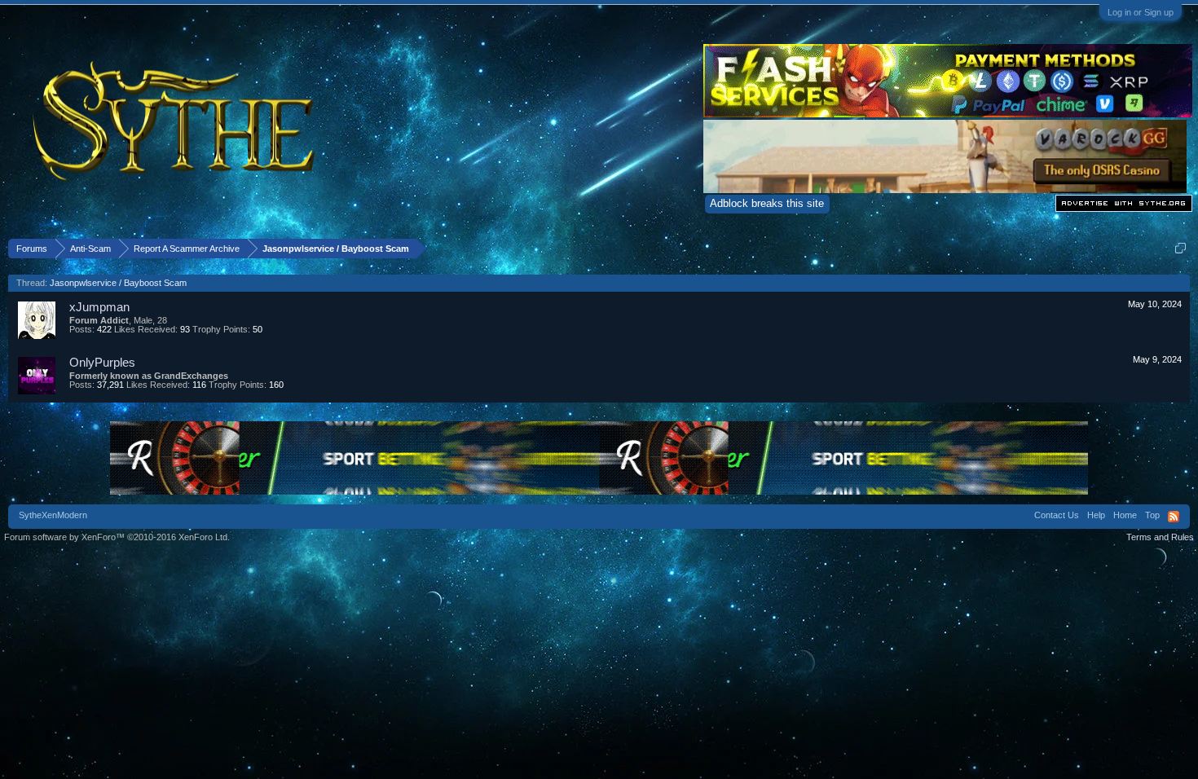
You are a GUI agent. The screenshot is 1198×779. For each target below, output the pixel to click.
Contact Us (1056, 515)
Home (1125, 515)
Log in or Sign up (1141, 12)
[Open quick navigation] (1180, 248)
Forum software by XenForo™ (117, 537)
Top (1152, 515)
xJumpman (99, 307)
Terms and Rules (1160, 537)
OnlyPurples (102, 362)
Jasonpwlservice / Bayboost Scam (118, 283)
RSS (1173, 516)
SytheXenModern (53, 515)
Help (1096, 515)
